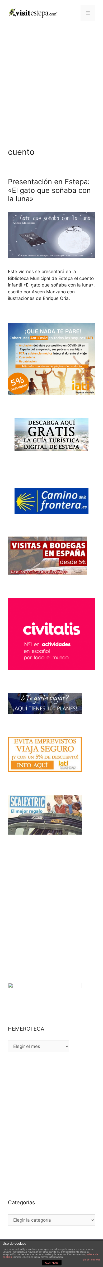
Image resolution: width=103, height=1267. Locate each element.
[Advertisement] (51, 80)
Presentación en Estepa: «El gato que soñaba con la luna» (49, 190)
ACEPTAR (51, 1262)
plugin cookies (91, 1259)
